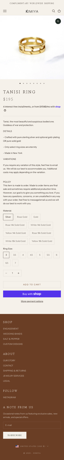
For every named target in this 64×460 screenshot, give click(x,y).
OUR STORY (9, 360)
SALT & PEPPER (11, 339)
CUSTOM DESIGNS (13, 344)
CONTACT (8, 365)
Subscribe (15, 435)
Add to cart (32, 284)
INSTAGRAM (9, 397)
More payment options (32, 301)
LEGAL (6, 381)
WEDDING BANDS (12, 333)
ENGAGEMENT (11, 328)
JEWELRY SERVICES (13, 375)
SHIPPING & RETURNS (14, 370)
